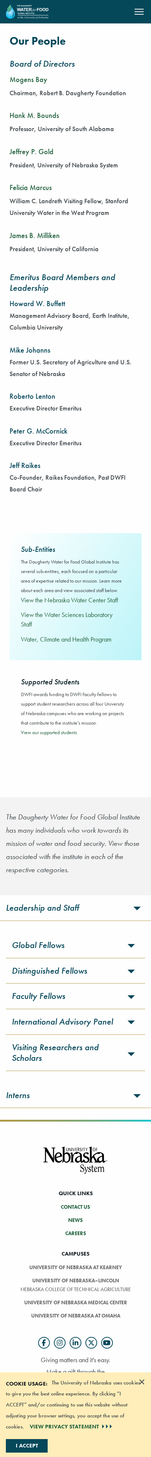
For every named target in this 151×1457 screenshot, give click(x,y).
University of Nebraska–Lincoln (75, 1280)
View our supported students (49, 732)
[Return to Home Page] (27, 11)
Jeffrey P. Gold (32, 151)
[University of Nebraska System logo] (75, 1164)
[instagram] (60, 1343)
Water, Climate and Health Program (66, 639)
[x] (91, 1343)
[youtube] (107, 1343)
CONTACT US (75, 1207)
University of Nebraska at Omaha (75, 1315)
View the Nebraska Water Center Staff (69, 600)
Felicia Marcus (31, 187)
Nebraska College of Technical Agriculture (76, 1289)
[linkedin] (75, 1343)
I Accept (27, 1445)
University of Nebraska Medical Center (75, 1302)
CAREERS (75, 1233)
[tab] (75, 908)
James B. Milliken (35, 235)
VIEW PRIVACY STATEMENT (64, 1426)
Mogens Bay (28, 79)
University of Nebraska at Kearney (75, 1267)
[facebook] (44, 1343)
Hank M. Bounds (34, 115)
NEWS (75, 1220)
